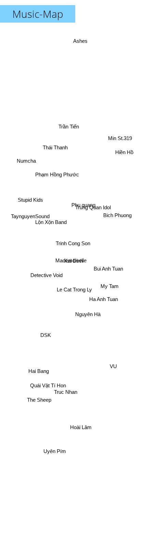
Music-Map (37, 14)
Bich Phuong (120, 243)
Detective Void (44, 258)
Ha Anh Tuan (103, 299)
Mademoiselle (69, 253)
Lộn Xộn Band (50, 196)
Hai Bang (38, 365)
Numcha (26, 159)
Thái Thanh (51, 150)
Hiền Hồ (126, 160)
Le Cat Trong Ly (74, 288)
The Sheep (39, 398)
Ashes (77, 46)
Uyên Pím (55, 450)
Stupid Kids (30, 198)
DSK (49, 349)
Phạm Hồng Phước (59, 171)
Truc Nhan (69, 401)
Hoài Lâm (89, 431)
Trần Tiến (61, 128)
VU (112, 373)
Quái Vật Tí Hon (48, 386)
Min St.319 (123, 148)
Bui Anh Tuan (109, 273)
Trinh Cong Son (72, 240)
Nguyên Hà (85, 308)
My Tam (110, 284)
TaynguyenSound (30, 225)
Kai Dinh (73, 261)
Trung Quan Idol (93, 206)
